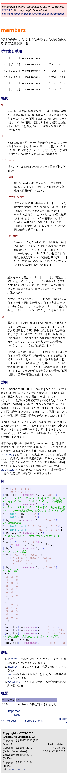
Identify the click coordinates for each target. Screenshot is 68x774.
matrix (14, 513)
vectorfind (13, 681)
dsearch (12, 659)
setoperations (34, 720)
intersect (12, 666)
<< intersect (8, 720)
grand (22, 526)
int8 (13, 526)
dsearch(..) (7, 454)
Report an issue (14, 712)
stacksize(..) (8, 469)
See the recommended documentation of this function (33, 14)
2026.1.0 (7, 10)
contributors (17, 769)
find (9, 674)
